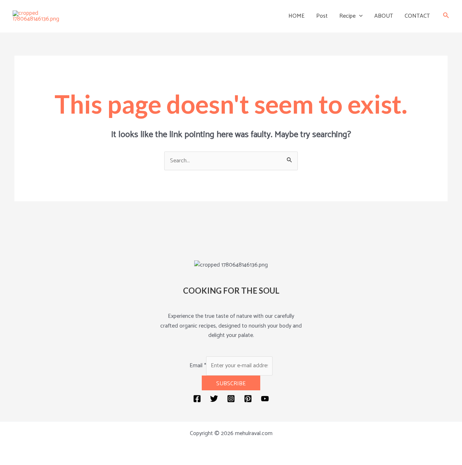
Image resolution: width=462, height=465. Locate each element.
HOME (296, 16)
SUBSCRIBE (231, 384)
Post (322, 16)
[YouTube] (265, 399)
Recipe (347, 16)
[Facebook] (197, 399)
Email (197, 365)
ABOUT (383, 16)
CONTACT (417, 16)
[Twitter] (214, 399)
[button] (359, 16)
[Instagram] (231, 399)
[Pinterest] (248, 399)
